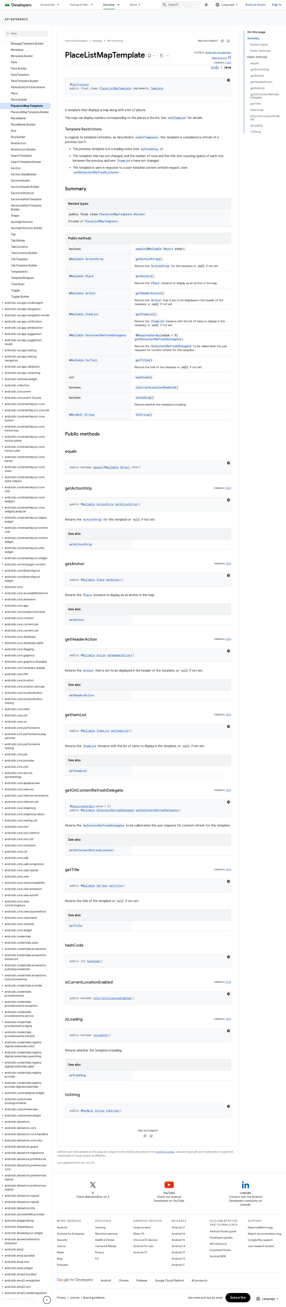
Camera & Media (105, 1246)
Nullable (155, 249)
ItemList (123, 160)
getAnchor (143, 276)
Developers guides (221, 1237)
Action (90, 293)
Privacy (99, 1252)
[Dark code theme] (228, 80)
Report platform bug (260, 1227)
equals (140, 249)
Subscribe (238, 1298)
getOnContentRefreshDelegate (157, 339)
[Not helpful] (228, 41)
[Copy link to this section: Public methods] (104, 434)
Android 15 (178, 1240)
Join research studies (261, 1246)
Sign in (276, 4)
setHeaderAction (81, 695)
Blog (59, 1258)
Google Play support (260, 1240)
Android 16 (178, 1233)
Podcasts (62, 1265)
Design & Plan (79, 4)
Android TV (140, 1252)
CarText (91, 360)
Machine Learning (106, 1233)
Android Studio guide (223, 1231)
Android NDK (218, 1256)
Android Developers (76, 40)
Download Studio (220, 1250)
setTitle (75, 926)
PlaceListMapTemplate (115, 88)
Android (62, 1227)
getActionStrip (147, 259)
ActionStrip (94, 259)
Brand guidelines (93, 1297)
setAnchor (76, 620)
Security (62, 1240)
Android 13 (178, 1252)
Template (156, 88)
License (74, 1297)
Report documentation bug (264, 1233)
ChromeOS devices (145, 1240)
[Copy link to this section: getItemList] (90, 715)
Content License (165, 1151)
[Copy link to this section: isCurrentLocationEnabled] (116, 982)
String (89, 414)
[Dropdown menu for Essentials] (60, 4)
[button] (25, 303)
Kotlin (215, 67)
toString (142, 414)
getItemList (145, 314)
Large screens (142, 1227)
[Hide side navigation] (47, 1300)
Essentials (48, 4)
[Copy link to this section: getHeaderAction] (101, 639)
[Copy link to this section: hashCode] (87, 945)
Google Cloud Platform (169, 1280)
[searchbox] (26, 34)
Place (89, 276)
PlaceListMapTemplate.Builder (122, 214)
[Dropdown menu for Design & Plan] (93, 4)
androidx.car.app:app (218, 52)
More (133, 4)
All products (199, 1280)
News (60, 1252)
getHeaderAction (148, 293)
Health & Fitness (104, 1240)
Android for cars (143, 1246)
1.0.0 (228, 62)
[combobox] (180, 4)
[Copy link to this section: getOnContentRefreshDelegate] (127, 790)
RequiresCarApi (149, 335)
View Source (219, 58)
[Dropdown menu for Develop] (120, 4)
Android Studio (255, 4)
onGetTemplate (146, 137)
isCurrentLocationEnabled (155, 387)
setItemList (177, 118)
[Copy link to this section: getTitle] (83, 870)
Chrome (124, 1280)
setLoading (149, 149)
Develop (109, 4)
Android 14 (178, 1246)
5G (97, 1258)
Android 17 (178, 1227)
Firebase (141, 1280)
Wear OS (138, 1233)
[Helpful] (222, 41)
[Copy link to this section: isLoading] (86, 1019)
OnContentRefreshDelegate (105, 335)
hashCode (142, 377)
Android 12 (178, 1258)
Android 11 (178, 1265)
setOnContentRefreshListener (96, 172)
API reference (16, 19)
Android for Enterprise (70, 1233)
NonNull (77, 414)
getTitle (142, 360)
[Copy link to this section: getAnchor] (88, 564)
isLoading (143, 397)
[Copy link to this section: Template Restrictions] (106, 129)
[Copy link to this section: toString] (84, 1095)
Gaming (100, 1227)
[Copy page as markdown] (161, 55)
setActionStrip (80, 544)
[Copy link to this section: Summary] (90, 189)
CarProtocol (80, 84)
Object (168, 249)
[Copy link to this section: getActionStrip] (96, 488)
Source (61, 1246)
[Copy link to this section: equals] (80, 451)
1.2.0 (228, 790)
